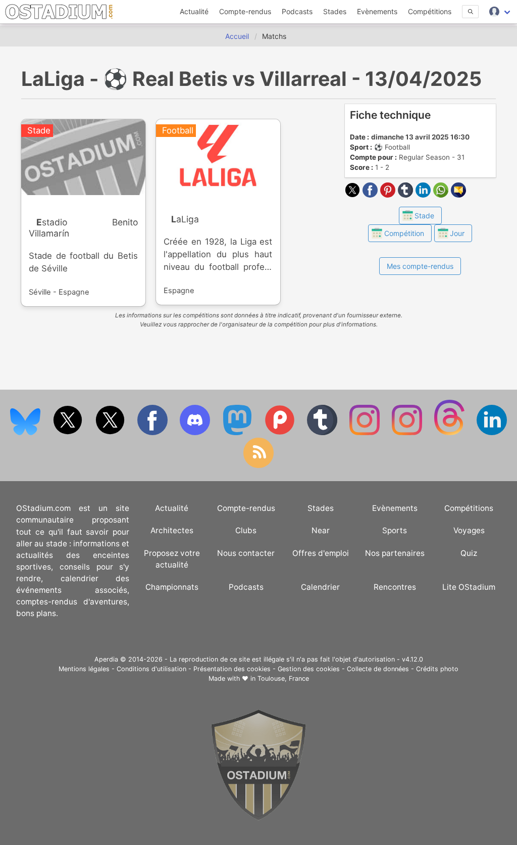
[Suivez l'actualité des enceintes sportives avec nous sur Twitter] (111, 433)
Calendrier (320, 587)
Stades (334, 11)
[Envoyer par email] (458, 195)
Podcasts (297, 11)
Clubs (245, 530)
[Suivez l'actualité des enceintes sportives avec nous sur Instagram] (408, 433)
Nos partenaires (395, 553)
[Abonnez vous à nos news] (258, 466)
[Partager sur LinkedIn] (424, 195)
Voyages (469, 530)
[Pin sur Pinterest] (389, 195)
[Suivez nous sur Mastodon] (238, 433)
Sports (394, 530)
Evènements (377, 11)
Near (321, 530)
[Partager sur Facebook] (371, 195)
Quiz (468, 553)
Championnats (171, 587)
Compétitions (429, 11)
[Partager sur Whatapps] (442, 195)
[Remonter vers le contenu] (258, 818)
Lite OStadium (468, 587)
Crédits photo (437, 669)
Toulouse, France (283, 678)
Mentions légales (84, 669)
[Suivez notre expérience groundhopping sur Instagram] (365, 433)
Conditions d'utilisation (151, 669)
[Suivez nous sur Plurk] (281, 433)
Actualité (194, 11)
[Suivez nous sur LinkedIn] (492, 433)
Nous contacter (246, 553)
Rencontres (395, 587)
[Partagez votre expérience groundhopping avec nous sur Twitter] (69, 433)
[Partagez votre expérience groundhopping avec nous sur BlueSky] (26, 433)
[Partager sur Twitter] (354, 195)
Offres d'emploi (320, 553)
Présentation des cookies (232, 669)
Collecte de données (378, 669)
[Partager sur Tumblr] (407, 195)
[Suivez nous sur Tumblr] (323, 433)
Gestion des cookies (309, 669)
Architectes (171, 530)
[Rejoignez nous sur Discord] (196, 433)
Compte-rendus (245, 11)
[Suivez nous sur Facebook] (153, 433)
